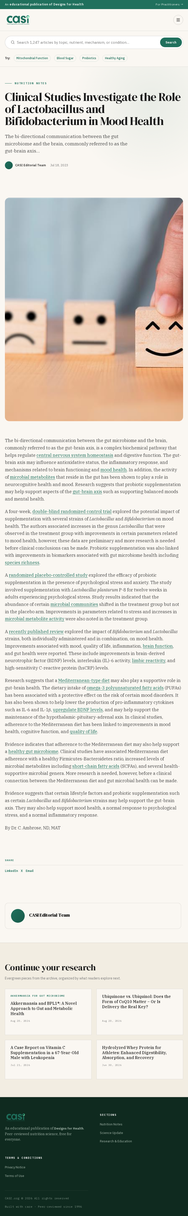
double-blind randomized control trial (72, 511)
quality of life (83, 731)
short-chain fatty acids (95, 766)
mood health (113, 470)
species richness (22, 562)
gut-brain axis (87, 491)
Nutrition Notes (111, 1124)
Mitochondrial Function (32, 58)
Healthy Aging (115, 58)
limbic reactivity (148, 660)
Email (30, 871)
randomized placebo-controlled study (48, 575)
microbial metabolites (32, 477)
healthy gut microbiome (33, 751)
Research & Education (116, 1141)
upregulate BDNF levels (78, 710)
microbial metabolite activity (34, 619)
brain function (158, 646)
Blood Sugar (65, 58)
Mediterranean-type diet (84, 680)
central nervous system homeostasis (74, 455)
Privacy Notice (15, 1167)
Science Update (111, 1133)
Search (170, 42)
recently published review (36, 631)
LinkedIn (11, 871)
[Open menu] (178, 20)
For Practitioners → (169, 4)
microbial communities (74, 604)
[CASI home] (18, 19)
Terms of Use (14, 1176)
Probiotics (89, 58)
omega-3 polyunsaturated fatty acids (125, 688)
